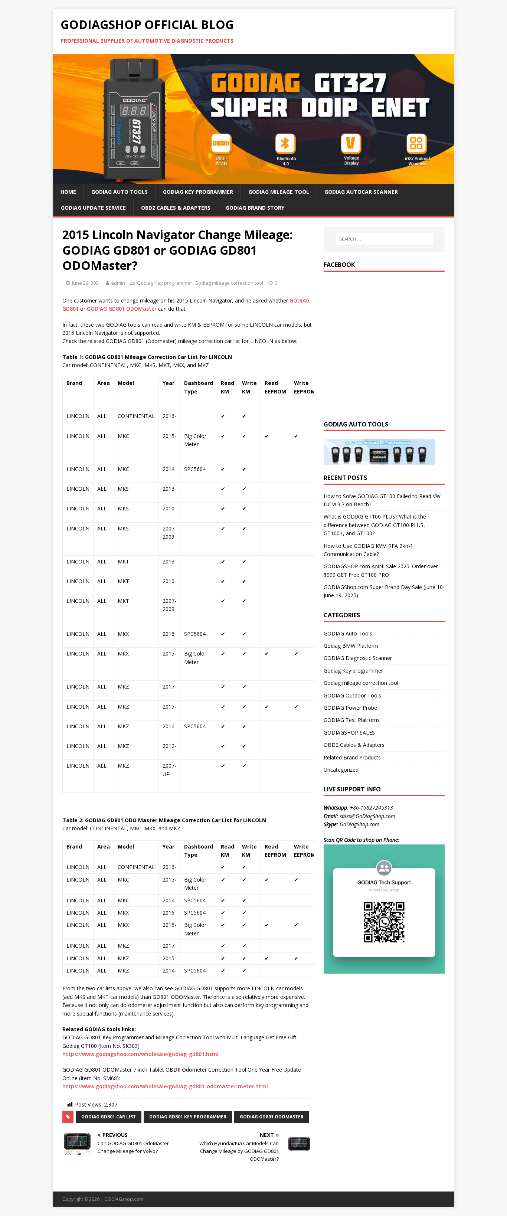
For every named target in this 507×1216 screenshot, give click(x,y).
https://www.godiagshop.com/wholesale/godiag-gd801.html (140, 1054)
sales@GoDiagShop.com (367, 816)
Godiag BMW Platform (351, 645)
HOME (68, 191)
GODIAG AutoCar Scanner (361, 191)
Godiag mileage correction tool (228, 283)
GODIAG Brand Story (255, 207)
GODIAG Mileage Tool (278, 191)
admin (118, 283)
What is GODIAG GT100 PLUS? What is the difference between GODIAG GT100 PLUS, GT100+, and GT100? (375, 525)
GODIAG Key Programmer (198, 191)
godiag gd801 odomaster (272, 1117)
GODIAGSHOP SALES (349, 732)
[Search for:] (384, 239)
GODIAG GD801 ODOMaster (122, 308)
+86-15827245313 (371, 807)
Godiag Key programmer (164, 283)
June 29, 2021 (86, 283)
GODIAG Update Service (93, 207)
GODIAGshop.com (123, 1199)
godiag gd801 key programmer (187, 1117)
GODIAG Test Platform (351, 719)
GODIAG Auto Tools (119, 191)
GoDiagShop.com (359, 824)
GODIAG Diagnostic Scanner (358, 657)
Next (466, 117)
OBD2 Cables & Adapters (175, 207)
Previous (40, 117)
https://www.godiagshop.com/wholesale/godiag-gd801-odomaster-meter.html (165, 1086)
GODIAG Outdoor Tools (352, 695)
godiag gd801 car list (108, 1117)
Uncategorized (341, 769)
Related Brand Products (352, 757)
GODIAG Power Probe (350, 707)
